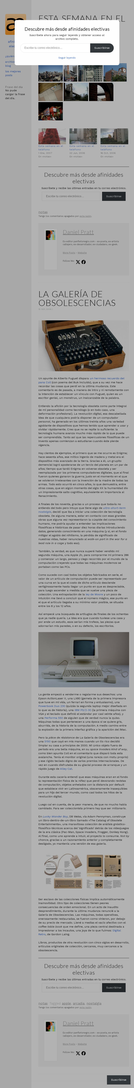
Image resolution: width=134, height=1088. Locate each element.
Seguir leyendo (67, 57)
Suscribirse (102, 47)
